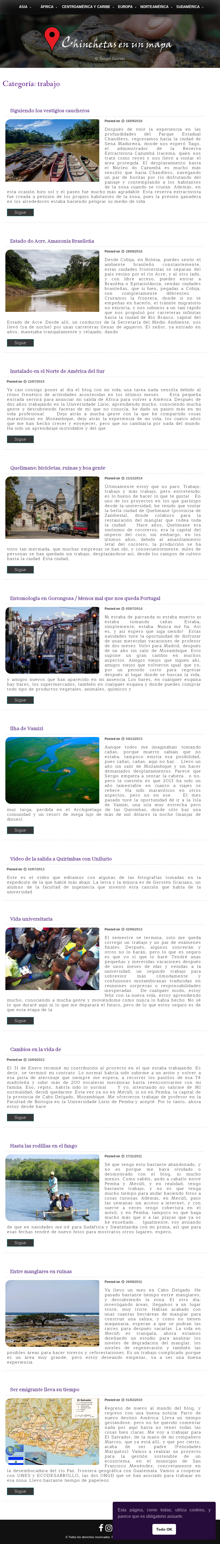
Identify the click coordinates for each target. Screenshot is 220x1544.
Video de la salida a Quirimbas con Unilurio (61, 859)
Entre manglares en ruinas (41, 1271)
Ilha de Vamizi (26, 728)
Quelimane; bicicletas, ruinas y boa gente (57, 468)
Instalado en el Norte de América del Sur (57, 371)
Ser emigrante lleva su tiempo (44, 1389)
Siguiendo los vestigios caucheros (50, 110)
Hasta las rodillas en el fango (43, 1146)
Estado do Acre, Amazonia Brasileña (52, 241)
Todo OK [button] (164, 1529)
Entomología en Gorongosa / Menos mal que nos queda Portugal (85, 598)
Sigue (20, 212)
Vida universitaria (31, 919)
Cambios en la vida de (35, 1049)
